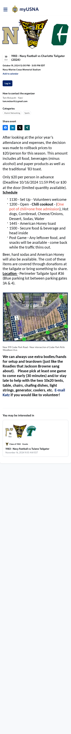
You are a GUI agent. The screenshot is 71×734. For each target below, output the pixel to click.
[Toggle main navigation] (5, 9)
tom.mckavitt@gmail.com (15, 101)
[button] (10, 73)
